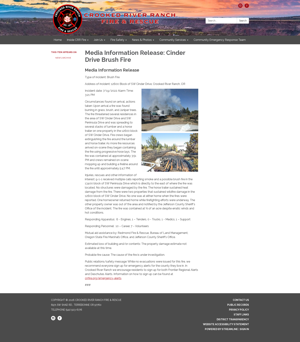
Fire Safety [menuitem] (117, 39)
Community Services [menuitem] (172, 39)
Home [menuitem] (58, 39)
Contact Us (241, 300)
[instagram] (240, 7)
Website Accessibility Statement (226, 324)
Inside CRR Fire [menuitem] (76, 39)
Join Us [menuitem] (98, 39)
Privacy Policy (239, 309)
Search (243, 20)
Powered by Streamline (221, 329)
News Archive (63, 58)
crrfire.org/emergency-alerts (103, 278)
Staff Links (241, 314)
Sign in (244, 329)
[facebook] (247, 7)
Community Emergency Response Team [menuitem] (220, 39)
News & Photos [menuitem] (142, 39)
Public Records (238, 304)
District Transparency (233, 319)
